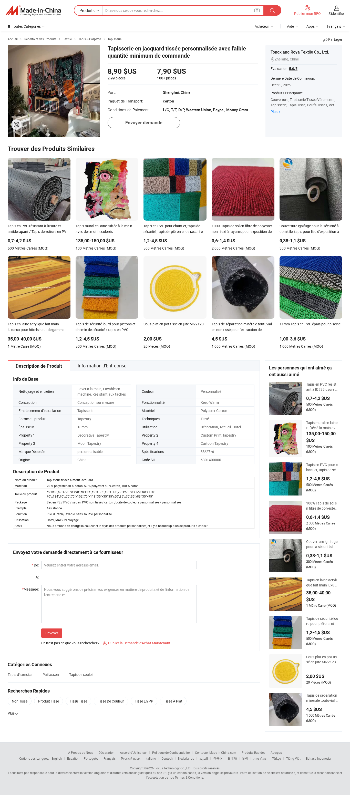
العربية (203, 758)
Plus (274, 111)
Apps (310, 26)
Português (91, 758)
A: (37, 577)
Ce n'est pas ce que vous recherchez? (70, 643)
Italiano (151, 758)
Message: (30, 589)
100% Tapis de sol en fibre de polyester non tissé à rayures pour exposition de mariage (321, 506)
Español (72, 758)
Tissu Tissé (78, 701)
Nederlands (186, 758)
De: (35, 565)
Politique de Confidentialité (171, 752)
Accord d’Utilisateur (133, 752)
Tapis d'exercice (20, 674)
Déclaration (107, 752)
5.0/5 (293, 69)
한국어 (217, 758)
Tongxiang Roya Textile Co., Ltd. (300, 52)
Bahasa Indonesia (318, 758)
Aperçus (276, 752)
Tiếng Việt (293, 758)
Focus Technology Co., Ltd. (173, 768)
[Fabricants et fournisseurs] (33, 10)
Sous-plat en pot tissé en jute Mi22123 (321, 659)
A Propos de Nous (80, 752)
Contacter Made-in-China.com (215, 752)
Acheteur (262, 26)
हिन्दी (245, 758)
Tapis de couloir (81, 674)
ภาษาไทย (259, 758)
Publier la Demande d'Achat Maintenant (136, 643)
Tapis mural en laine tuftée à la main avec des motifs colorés (322, 425)
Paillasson (51, 674)
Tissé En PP (144, 701)
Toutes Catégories (26, 26)
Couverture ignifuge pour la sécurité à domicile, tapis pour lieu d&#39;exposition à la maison (322, 544)
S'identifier (336, 13)
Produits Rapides (253, 752)
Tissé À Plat (173, 701)
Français (110, 758)
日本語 (232, 758)
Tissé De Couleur (111, 701)
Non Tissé (19, 701)
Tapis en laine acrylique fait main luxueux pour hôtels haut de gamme (322, 582)
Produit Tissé (48, 701)
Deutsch (167, 758)
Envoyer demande (143, 122)
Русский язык (130, 758)
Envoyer (51, 633)
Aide (290, 26)
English (57, 758)
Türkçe (276, 758)
